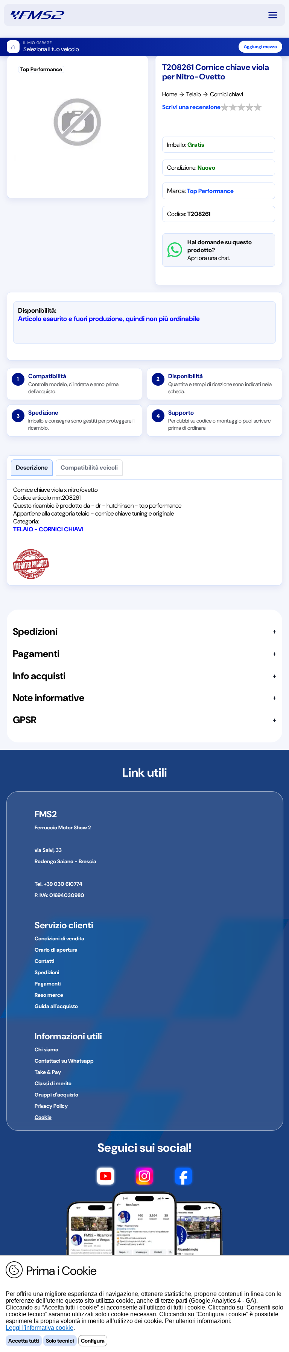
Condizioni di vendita (59, 938)
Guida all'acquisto (56, 1006)
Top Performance (210, 191)
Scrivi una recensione (191, 107)
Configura (93, 1340)
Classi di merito (53, 1083)
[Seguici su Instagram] (144, 1177)
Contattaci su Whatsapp (64, 1060)
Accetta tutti (23, 1340)
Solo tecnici (60, 1340)
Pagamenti (48, 983)
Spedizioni (47, 972)
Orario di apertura (56, 949)
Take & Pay (48, 1072)
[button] (276, 15)
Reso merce (49, 995)
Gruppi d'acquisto (56, 1094)
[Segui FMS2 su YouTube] (105, 1177)
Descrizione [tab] (32, 467)
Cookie (43, 1117)
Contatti (44, 961)
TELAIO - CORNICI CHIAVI (48, 529)
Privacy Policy (51, 1106)
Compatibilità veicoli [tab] (89, 467)
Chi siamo (46, 1049)
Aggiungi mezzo (260, 47)
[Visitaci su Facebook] (183, 1177)
